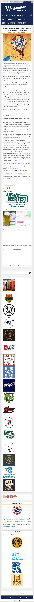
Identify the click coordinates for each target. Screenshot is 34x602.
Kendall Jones (12, 32)
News (25, 19)
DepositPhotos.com (26, 593)
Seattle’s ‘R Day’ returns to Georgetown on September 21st (17, 265)
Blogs (3, 23)
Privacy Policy (17, 600)
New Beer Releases (7, 19)
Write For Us (11, 23)
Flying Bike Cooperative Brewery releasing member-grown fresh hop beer (17, 29)
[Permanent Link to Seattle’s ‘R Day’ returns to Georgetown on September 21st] (17, 256)
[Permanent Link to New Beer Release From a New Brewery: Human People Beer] (17, 218)
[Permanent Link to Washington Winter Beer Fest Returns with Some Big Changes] (17, 200)
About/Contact (21, 23)
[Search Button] (31, 15)
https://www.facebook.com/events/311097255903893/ (15, 170)
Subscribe (5, 518)
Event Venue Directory (17, 16)
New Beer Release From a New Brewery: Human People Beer (17, 227)
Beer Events (5, 16)
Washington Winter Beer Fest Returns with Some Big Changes (17, 209)
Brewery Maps (18, 19)
